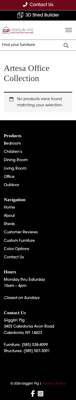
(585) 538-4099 (35, 345)
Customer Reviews (21, 232)
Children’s (13, 152)
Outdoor (11, 185)
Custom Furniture (19, 241)
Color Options (16, 249)
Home (9, 208)
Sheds (9, 224)
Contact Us (14, 257)
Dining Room (16, 160)
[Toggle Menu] (68, 30)
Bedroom (12, 144)
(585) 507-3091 (37, 351)
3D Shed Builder (42, 15)
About (9, 216)
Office (9, 177)
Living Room (15, 169)
